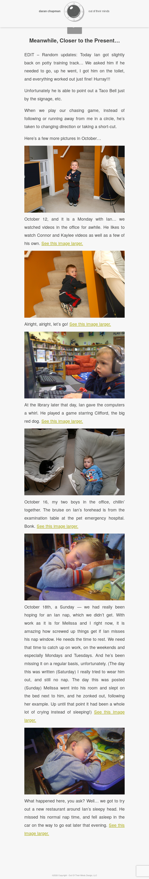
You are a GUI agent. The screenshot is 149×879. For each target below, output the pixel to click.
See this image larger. (62, 243)
